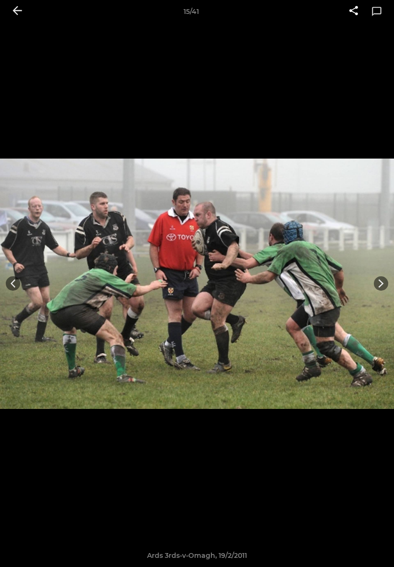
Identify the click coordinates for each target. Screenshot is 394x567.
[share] (353, 11)
